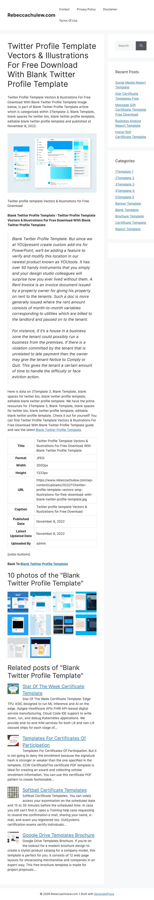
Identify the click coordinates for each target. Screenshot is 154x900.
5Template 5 (124, 197)
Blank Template (127, 210)
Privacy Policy (86, 9)
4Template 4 (124, 191)
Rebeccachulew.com (31, 15)
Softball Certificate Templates (55, 790)
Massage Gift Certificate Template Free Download (130, 109)
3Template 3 (124, 184)
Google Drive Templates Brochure (58, 835)
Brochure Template (129, 216)
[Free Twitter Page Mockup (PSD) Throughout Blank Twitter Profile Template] (40, 647)
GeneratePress (104, 894)
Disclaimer (110, 9)
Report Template (127, 229)
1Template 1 (124, 172)
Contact (64, 9)
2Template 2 (124, 178)
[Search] (141, 45)
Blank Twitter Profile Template (58, 430)
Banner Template (128, 203)
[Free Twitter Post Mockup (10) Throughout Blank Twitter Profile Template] (18, 624)
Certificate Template (130, 223)
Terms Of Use (68, 20)
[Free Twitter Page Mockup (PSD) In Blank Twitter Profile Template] (18, 647)
